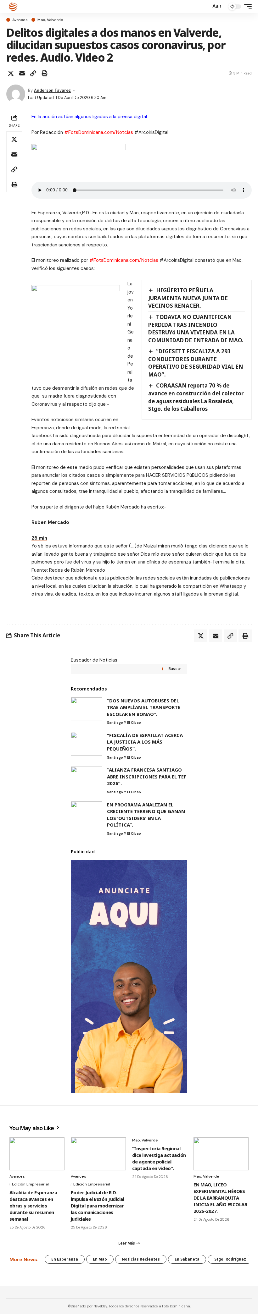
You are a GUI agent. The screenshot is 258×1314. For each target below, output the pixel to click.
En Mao (100, 1259)
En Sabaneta (187, 1259)
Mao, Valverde (50, 20)
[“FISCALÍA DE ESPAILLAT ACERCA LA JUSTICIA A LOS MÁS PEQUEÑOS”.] (86, 744)
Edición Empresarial (30, 1184)
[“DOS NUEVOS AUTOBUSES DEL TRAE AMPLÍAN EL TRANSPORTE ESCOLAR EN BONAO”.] (86, 709)
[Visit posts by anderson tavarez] (15, 94)
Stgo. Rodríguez (230, 1259)
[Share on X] (10, 73)
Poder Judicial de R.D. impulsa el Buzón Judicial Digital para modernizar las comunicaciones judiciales (97, 1205)
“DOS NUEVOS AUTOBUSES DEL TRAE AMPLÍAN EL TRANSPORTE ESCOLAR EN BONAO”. (143, 707)
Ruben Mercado (50, 522)
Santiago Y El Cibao (124, 722)
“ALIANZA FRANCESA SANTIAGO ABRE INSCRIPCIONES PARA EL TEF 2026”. (146, 776)
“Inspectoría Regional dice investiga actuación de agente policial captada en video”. (159, 1158)
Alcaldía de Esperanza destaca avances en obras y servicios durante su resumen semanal (33, 1205)
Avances (20, 20)
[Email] (22, 73)
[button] (204, 6)
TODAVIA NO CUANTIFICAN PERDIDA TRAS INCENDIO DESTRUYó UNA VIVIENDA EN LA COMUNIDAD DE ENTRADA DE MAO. (196, 328)
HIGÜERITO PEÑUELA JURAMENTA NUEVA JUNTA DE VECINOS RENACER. (188, 298)
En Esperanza (64, 1259)
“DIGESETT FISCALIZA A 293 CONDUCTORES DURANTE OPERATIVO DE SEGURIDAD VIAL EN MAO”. (195, 363)
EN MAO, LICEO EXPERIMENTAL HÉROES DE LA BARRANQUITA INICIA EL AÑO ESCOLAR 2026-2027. (220, 1197)
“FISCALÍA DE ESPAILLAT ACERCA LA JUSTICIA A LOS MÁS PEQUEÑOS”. (145, 742)
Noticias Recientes (141, 1259)
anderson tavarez (52, 90)
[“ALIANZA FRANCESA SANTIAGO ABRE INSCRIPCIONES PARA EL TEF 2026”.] (86, 778)
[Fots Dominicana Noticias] (13, 7)
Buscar (174, 668)
